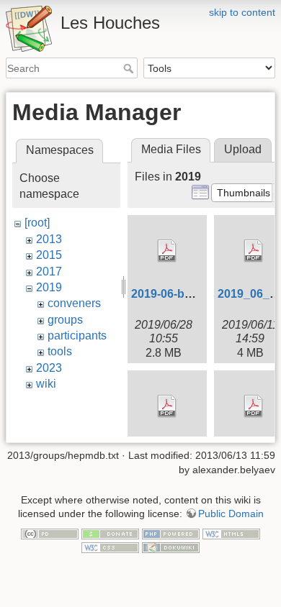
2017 (49, 271)
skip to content (242, 12)
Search (130, 68)
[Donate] (110, 533)
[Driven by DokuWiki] (171, 547)
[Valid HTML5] (231, 533)
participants (77, 335)
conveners (74, 303)
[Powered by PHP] (171, 533)
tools (60, 351)
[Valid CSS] (110, 547)
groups (65, 320)
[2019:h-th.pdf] (167, 406)
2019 (49, 287)
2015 (49, 255)
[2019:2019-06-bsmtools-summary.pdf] (167, 251)
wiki (46, 384)
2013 (49, 239)
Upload (243, 149)
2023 (49, 368)
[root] (37, 222)
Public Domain (231, 513)
